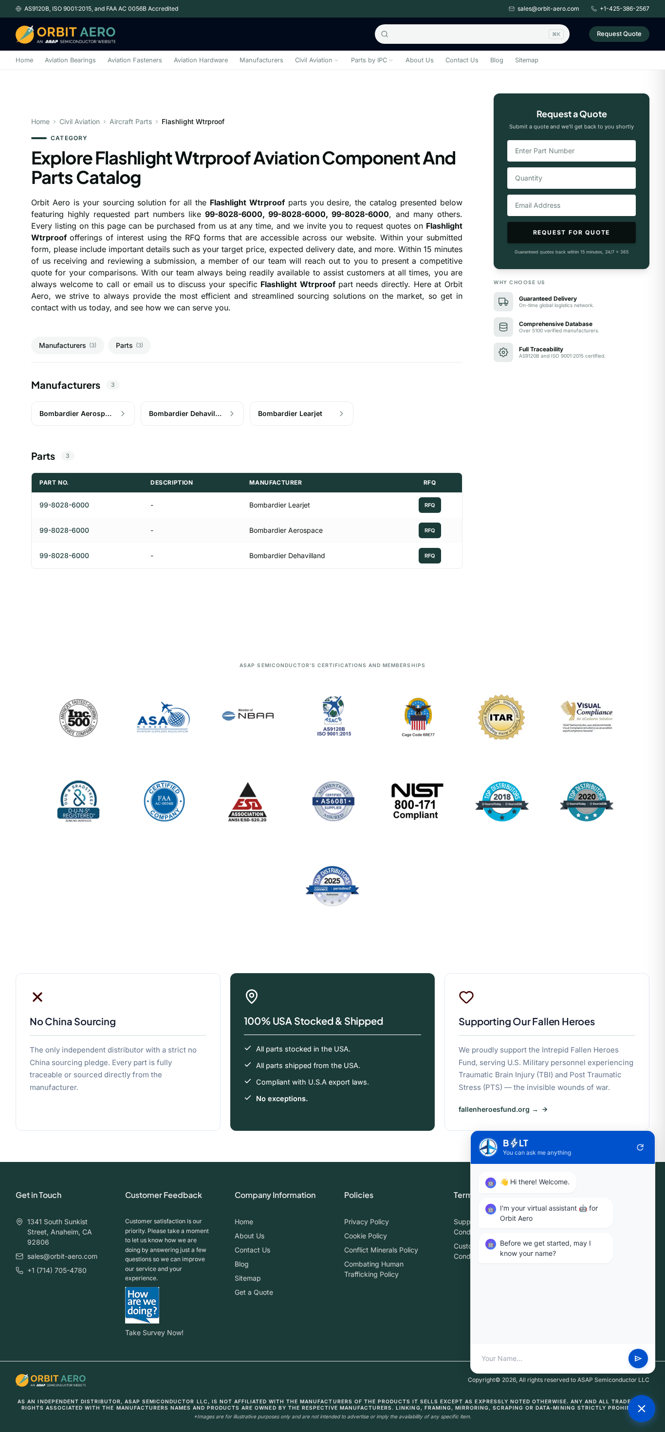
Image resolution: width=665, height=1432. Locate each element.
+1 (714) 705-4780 (57, 1270)
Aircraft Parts (131, 121)
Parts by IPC (369, 60)
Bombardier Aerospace (286, 530)
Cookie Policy (365, 1236)
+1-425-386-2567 (624, 8)
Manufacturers (261, 60)
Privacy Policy (366, 1221)
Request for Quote (571, 232)
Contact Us (462, 60)
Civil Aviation (313, 60)
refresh (640, 1147)
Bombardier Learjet (279, 505)
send (638, 1358)
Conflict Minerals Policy (381, 1250)
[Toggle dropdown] (336, 60)
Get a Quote (254, 1292)
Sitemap (526, 60)
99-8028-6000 (64, 505)
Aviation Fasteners (135, 60)
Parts (129, 345)
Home (24, 60)
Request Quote (619, 33)
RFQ (430, 505)
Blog (496, 60)
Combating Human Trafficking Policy (374, 1269)
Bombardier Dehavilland (287, 555)
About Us (420, 60)
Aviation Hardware (201, 60)
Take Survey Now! (154, 1332)
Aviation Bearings (70, 60)
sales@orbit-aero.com (548, 8)
